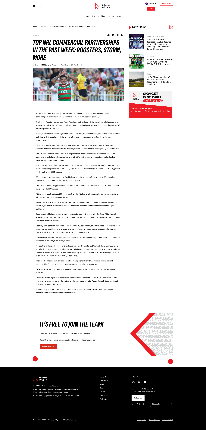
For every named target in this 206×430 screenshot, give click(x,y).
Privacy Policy (156, 404)
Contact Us (104, 381)
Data (101, 388)
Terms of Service (154, 420)
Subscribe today (48, 347)
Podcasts (103, 399)
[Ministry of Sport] (103, 6)
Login (151, 9)
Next (170, 361)
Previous (35, 358)
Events (94, 16)
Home (35, 26)
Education (104, 16)
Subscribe (138, 398)
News (87, 16)
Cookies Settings (167, 420)
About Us (103, 377)
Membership (166, 4)
